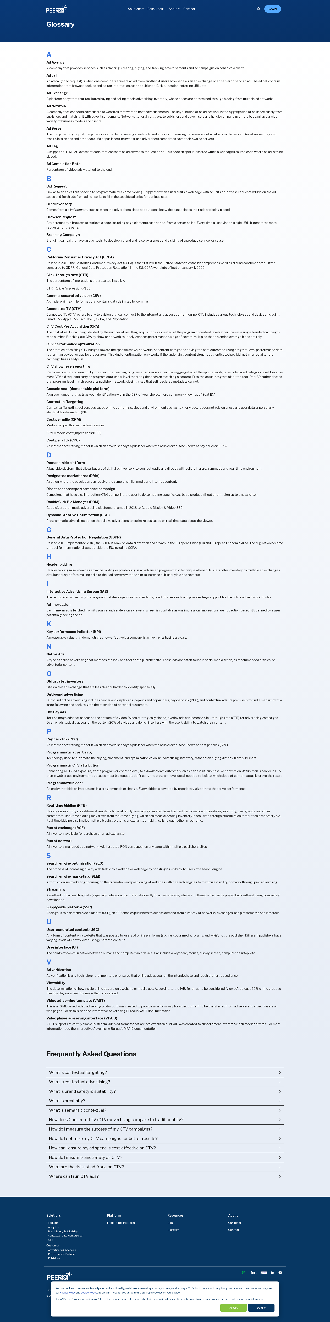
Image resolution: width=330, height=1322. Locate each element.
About (173, 9)
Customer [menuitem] (52, 1245)
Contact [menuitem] (233, 1230)
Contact (189, 9)
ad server (223, 81)
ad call (69, 192)
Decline (261, 1307)
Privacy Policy (67, 1292)
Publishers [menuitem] (54, 1258)
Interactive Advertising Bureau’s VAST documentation (131, 1011)
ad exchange (203, 81)
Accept (233, 1307)
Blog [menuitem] (171, 1222)
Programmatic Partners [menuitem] (61, 1254)
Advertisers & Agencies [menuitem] (62, 1250)
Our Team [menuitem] (234, 1222)
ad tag (107, 86)
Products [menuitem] (52, 1222)
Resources (155, 9)
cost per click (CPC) (214, 745)
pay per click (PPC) (213, 446)
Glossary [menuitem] (173, 1230)
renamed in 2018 (124, 507)
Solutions (134, 9)
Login (272, 8)
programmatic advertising (79, 507)
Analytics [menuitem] (53, 1227)
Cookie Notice (89, 1292)
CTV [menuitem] (50, 1239)
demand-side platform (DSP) (89, 913)
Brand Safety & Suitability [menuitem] (63, 1231)
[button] (243, 1273)
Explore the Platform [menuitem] (121, 1222)
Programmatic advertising (65, 521)
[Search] (258, 9)
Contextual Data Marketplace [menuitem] (65, 1235)
